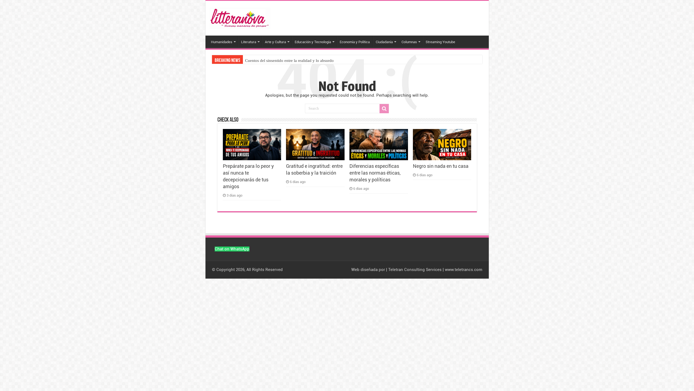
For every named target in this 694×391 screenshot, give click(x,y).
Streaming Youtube (440, 42)
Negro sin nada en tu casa (440, 166)
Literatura (248, 42)
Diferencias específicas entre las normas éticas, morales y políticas (375, 172)
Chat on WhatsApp (232, 249)
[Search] (384, 108)
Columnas (409, 42)
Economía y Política (355, 42)
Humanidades (221, 42)
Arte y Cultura (275, 42)
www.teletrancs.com (463, 269)
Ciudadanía (384, 42)
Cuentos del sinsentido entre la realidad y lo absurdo (289, 60)
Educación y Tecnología (313, 42)
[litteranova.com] (240, 17)
